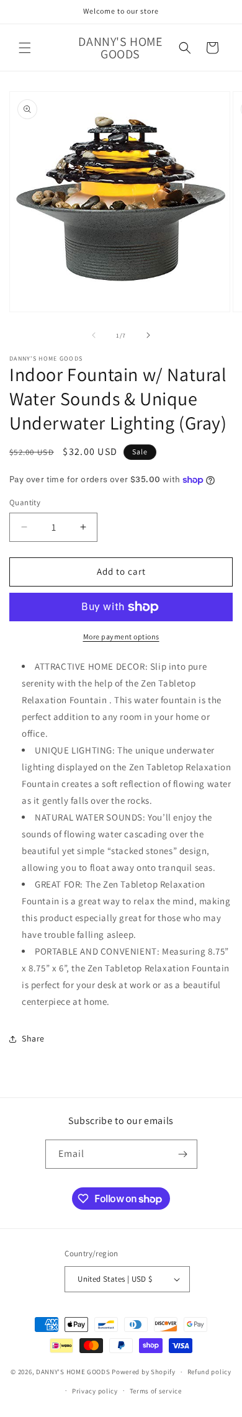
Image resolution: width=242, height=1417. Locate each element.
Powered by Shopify (144, 1371)
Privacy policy (95, 1391)
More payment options (121, 636)
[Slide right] (148, 335)
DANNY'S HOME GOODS (73, 1371)
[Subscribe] (183, 1154)
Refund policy (209, 1371)
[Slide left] (93, 335)
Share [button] (33, 1038)
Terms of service (156, 1391)
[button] (24, 47)
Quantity (24, 502)
